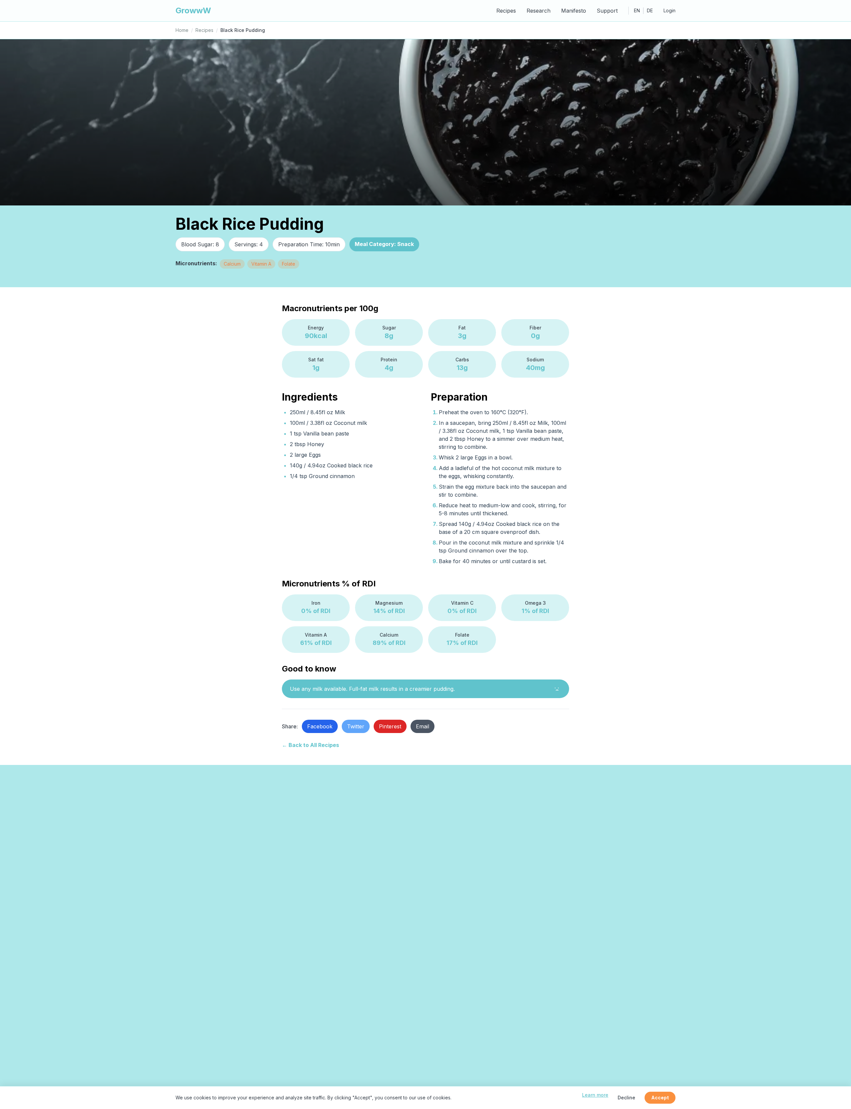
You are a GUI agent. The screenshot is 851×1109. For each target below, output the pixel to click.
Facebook (319, 726)
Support (607, 10)
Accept (660, 1097)
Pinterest (390, 726)
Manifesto (573, 10)
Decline (626, 1097)
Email (422, 726)
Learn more (595, 1095)
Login (669, 10)
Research (538, 10)
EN (637, 10)
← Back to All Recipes (310, 745)
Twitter (355, 726)
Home (182, 30)
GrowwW (193, 10)
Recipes (506, 10)
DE (650, 10)
